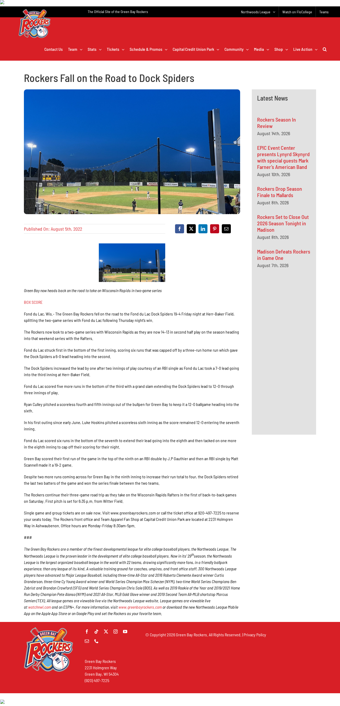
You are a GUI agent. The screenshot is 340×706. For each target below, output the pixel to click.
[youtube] (125, 631)
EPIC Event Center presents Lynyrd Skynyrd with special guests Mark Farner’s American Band (283, 157)
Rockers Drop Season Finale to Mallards (279, 191)
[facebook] (87, 631)
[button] (325, 49)
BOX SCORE (33, 302)
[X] (191, 229)
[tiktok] (96, 631)
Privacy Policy (255, 634)
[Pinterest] (214, 229)
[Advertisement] (297, 324)
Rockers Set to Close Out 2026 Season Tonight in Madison (283, 223)
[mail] (87, 641)
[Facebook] (179, 229)
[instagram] (115, 631)
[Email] (226, 229)
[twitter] (106, 631)
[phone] (96, 641)
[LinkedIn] (203, 229)
